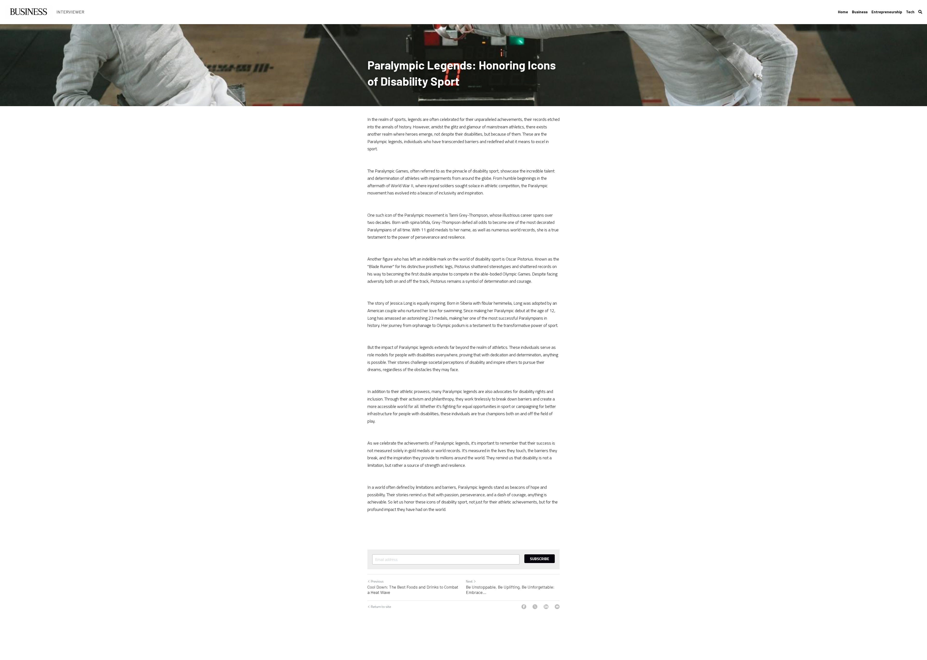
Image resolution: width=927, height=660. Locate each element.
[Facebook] (523, 606)
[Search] (920, 12)
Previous (377, 581)
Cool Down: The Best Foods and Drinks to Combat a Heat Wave (412, 589)
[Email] (557, 606)
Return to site (381, 606)
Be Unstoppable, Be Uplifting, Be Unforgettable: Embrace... (510, 589)
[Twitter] (535, 606)
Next (469, 581)
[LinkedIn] (546, 606)
